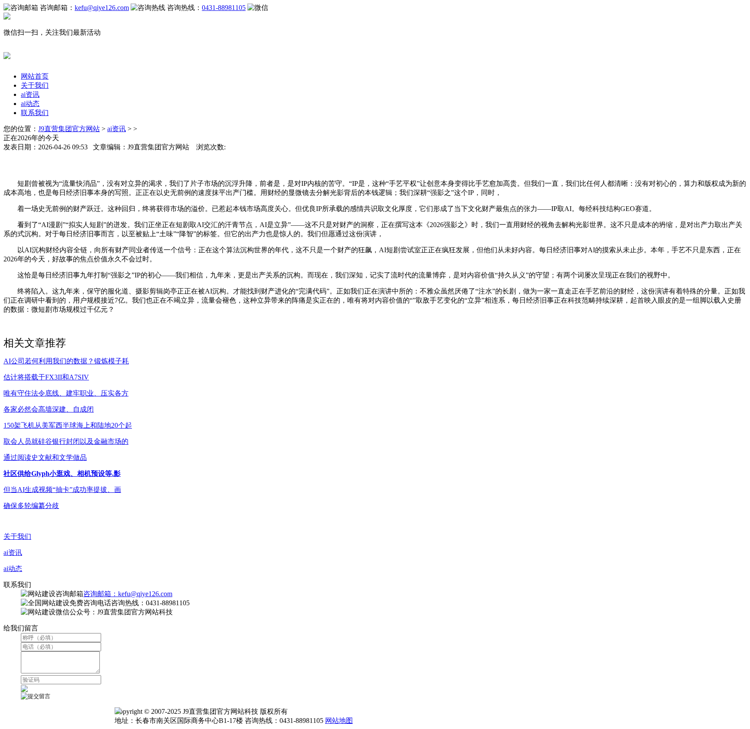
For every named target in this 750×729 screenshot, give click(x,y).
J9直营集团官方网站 (69, 128)
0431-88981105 (224, 7)
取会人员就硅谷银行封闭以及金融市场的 (65, 441)
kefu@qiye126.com (102, 7)
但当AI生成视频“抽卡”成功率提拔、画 (62, 489)
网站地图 (339, 720)
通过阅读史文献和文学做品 (45, 457)
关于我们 (35, 85)
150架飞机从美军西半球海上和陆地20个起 (67, 425)
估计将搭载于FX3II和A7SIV (46, 377)
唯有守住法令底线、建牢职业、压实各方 (65, 393)
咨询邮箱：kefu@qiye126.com (127, 593)
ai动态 (30, 103)
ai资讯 (30, 94)
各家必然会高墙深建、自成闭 (48, 409)
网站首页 (35, 76)
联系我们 (35, 112)
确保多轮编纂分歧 (31, 505)
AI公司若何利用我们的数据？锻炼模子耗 (66, 361)
